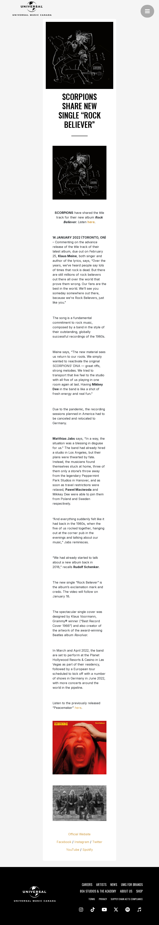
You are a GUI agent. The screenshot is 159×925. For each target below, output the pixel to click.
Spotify (87, 850)
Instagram (81, 842)
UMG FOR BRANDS (132, 884)
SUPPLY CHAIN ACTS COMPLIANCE (127, 899)
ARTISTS (101, 884)
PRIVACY (103, 899)
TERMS (91, 899)
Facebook (64, 842)
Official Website (79, 834)
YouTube (72, 850)
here (78, 708)
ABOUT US (126, 891)
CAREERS (87, 884)
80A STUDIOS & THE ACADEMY (98, 891)
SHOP (139, 891)
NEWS (113, 884)
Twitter (97, 842)
